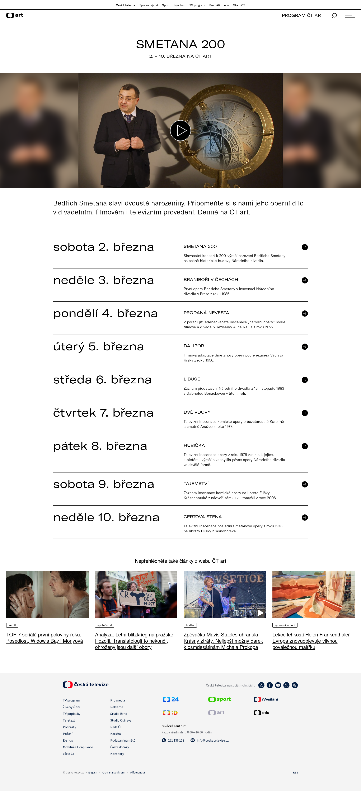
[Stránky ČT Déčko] (170, 714)
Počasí (67, 734)
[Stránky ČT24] (171, 701)
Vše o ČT (239, 5)
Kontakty (117, 754)
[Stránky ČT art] (216, 714)
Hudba (190, 625)
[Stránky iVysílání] (275, 699)
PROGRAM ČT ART (302, 15)
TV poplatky (71, 714)
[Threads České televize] (294, 687)
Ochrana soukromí (113, 772)
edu (226, 5)
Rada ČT (116, 727)
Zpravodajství (149, 5)
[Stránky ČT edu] (275, 712)
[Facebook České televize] (269, 687)
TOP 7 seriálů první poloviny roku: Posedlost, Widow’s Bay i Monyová (44, 637)
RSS (295, 772)
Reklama (116, 707)
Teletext (69, 720)
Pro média (117, 700)
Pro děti (214, 5)
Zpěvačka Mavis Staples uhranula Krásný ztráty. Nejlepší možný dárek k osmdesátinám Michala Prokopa (223, 640)
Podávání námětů (122, 740)
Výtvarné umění (285, 625)
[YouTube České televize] (278, 687)
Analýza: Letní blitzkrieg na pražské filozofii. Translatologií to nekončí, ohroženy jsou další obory (134, 640)
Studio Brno (118, 714)
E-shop (68, 740)
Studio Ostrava (120, 720)
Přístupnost (137, 772)
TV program (197, 5)
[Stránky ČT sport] (219, 701)
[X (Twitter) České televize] (286, 687)
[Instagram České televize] (261, 687)
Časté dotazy (119, 747)
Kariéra (115, 734)
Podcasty (69, 727)
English (92, 772)
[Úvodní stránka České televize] (85, 687)
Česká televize (125, 5)
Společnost (104, 625)
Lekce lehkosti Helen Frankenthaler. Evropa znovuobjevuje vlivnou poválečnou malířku (311, 640)
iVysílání (179, 5)
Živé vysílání (71, 707)
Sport (166, 5)
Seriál (12, 625)
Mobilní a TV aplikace (78, 747)
